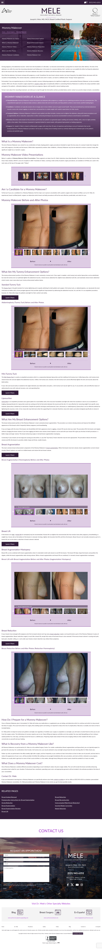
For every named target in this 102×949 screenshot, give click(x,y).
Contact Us (83, 926)
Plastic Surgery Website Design (48, 943)
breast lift (18, 534)
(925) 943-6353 (76, 873)
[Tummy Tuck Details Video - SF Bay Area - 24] (42, 176)
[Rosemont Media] (58, 943)
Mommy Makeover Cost (34, 55)
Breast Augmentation (8, 806)
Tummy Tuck (7, 288)
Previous (13, 252)
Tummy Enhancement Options (35, 39)
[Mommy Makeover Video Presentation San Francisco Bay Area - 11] (26, 176)
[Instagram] (82, 885)
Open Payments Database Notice (56, 933)
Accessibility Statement (78, 933)
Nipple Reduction (60, 808)
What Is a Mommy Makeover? (10, 43)
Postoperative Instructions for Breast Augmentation (18, 800)
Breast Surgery (11, 32)
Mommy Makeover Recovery (35, 51)
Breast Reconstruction (62, 800)
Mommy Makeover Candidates (10, 55)
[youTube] (78, 885)
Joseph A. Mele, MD (40, 84)
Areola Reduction (7, 803)
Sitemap (46, 933)
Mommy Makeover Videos (9, 47)
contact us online (59, 779)
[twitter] (73, 885)
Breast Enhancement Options (35, 43)
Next (89, 252)
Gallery (44, 926)
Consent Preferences (68, 933)
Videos (57, 926)
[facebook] (68, 885)
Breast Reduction (60, 797)
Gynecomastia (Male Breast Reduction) (67, 803)
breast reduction (54, 634)
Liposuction (5, 401)
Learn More (10, 297)
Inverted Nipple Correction (63, 806)
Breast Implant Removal (9, 797)
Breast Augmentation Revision (11, 808)
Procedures (30, 926)
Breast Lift (5, 811)
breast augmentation (52, 448)
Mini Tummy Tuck (9, 377)
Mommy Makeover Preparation (36, 47)
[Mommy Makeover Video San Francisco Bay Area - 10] (59, 176)
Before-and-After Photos (9, 51)
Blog (70, 926)
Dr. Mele (16, 926)
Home (3, 32)
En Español (98, 926)
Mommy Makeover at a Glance (10, 39)
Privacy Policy (41, 933)
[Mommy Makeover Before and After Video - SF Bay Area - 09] (76, 176)
